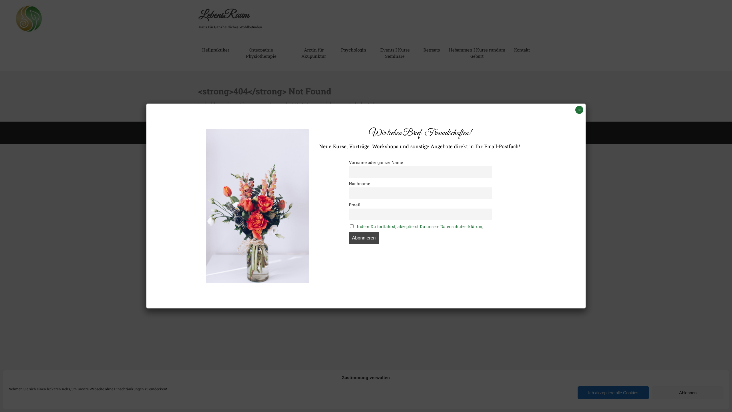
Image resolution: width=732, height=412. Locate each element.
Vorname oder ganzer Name (376, 162)
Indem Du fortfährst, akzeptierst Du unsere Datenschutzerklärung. (420, 226)
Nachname (359, 183)
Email (355, 204)
